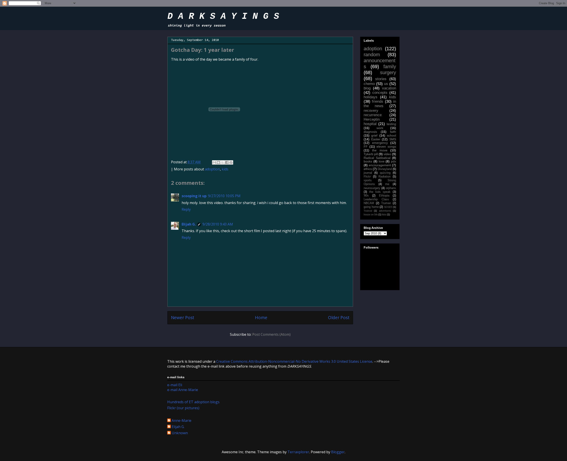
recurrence (373, 115)
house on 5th (371, 214)
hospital (370, 124)
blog (367, 88)
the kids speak (380, 191)
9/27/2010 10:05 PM (224, 195)
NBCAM (369, 203)
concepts (379, 93)
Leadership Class (376, 199)
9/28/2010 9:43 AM (217, 224)
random (372, 54)
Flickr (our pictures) (183, 407)
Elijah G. (189, 224)
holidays (370, 97)
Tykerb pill (371, 154)
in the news (380, 103)
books (368, 161)
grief (374, 135)
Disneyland (385, 169)
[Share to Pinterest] (231, 162)
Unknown (180, 433)
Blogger (338, 451)
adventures (385, 210)
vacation (389, 88)
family (389, 66)
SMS (392, 139)
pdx (393, 161)
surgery (388, 72)
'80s (366, 195)
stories (380, 79)
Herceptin (372, 119)
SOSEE (388, 207)
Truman (386, 203)
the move (379, 150)
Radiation (384, 176)
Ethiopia (384, 195)
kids (225, 169)
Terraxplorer (298, 451)
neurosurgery (372, 188)
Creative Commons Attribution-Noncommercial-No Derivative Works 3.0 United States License (294, 361)
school (391, 135)
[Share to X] (222, 162)
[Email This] (214, 162)
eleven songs (386, 146)
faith (393, 131)
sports (368, 180)
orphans (391, 188)
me (387, 184)
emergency (380, 143)
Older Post (339, 317)
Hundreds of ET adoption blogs (193, 401)
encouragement (380, 165)
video (387, 154)
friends (377, 101)
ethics (368, 169)
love (381, 161)
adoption (212, 169)
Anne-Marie (181, 421)
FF (366, 146)
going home (371, 206)
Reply (186, 209)
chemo (369, 84)
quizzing (385, 172)
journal (368, 172)
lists (384, 214)
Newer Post (182, 317)
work (380, 128)
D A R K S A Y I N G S (223, 16)
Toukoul (368, 210)
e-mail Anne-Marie (182, 389)
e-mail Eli (174, 384)
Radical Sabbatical (377, 158)
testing (391, 124)
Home (261, 317)
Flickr (367, 176)
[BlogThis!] (218, 162)
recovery (371, 110)
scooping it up (194, 195)
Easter (375, 139)
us (386, 84)
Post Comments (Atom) (271, 334)
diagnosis (370, 131)
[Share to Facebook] (227, 162)
